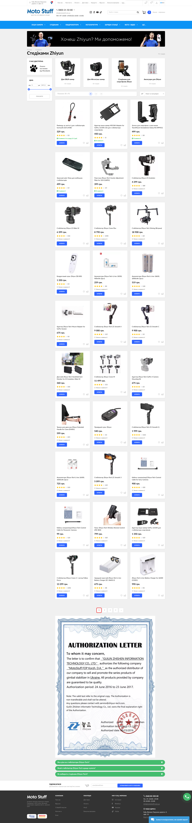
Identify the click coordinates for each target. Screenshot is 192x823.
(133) (68, 537)
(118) (144, 286)
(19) (144, 334)
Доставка (85, 3)
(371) (106, 384)
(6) (105, 137)
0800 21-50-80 (65, 10)
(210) (68, 487)
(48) (144, 135)
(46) (68, 336)
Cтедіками (38, 49)
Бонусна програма (113, 3)
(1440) (106, 235)
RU (163, 2)
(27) (68, 187)
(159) (106, 485)
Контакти (68, 3)
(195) (144, 537)
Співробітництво (60, 807)
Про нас (60, 3)
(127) (106, 334)
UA (161, 2)
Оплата (76, 3)
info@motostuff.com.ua (63, 13)
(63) (144, 235)
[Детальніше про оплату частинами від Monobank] (33, 69)
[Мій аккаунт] (157, 3)
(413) (68, 235)
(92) (144, 587)
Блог (56, 815)
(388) (144, 185)
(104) (68, 386)
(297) (68, 437)
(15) (68, 135)
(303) (106, 537)
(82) (106, 286)
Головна (29, 49)
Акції (85, 807)
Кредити (94, 3)
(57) (68, 284)
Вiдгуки (57, 804)
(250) (144, 487)
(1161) (144, 434)
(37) (106, 187)
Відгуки (102, 3)
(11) (106, 434)
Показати (39, 96)
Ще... (123, 3)
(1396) (69, 587)
